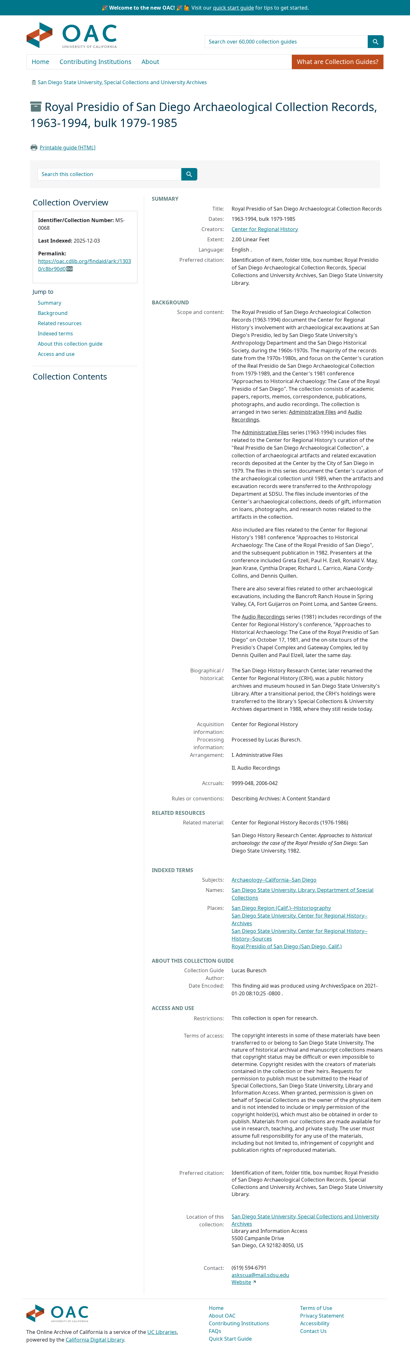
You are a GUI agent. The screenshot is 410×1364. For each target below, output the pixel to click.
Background (53, 313)
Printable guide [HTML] (67, 147)
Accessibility (314, 1323)
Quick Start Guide (230, 1338)
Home (40, 62)
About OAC (222, 1315)
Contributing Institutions (95, 62)
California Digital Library (95, 1339)
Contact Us (313, 1331)
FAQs (215, 1331)
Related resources (60, 323)
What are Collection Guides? (337, 62)
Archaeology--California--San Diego (274, 879)
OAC (72, 35)
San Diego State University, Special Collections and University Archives (122, 82)
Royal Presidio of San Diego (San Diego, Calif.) (287, 946)
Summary (49, 302)
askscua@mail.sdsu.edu (260, 1275)
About (150, 62)
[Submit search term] (376, 41)
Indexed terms (55, 333)
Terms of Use (316, 1308)
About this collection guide (70, 343)
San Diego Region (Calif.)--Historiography (281, 907)
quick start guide (233, 7)
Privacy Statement (322, 1315)
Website (241, 1282)
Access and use (56, 353)
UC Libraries (162, 1332)
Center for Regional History (265, 229)
